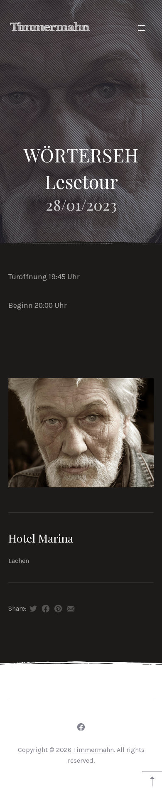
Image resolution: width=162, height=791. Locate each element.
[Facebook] (81, 727)
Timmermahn (93, 750)
